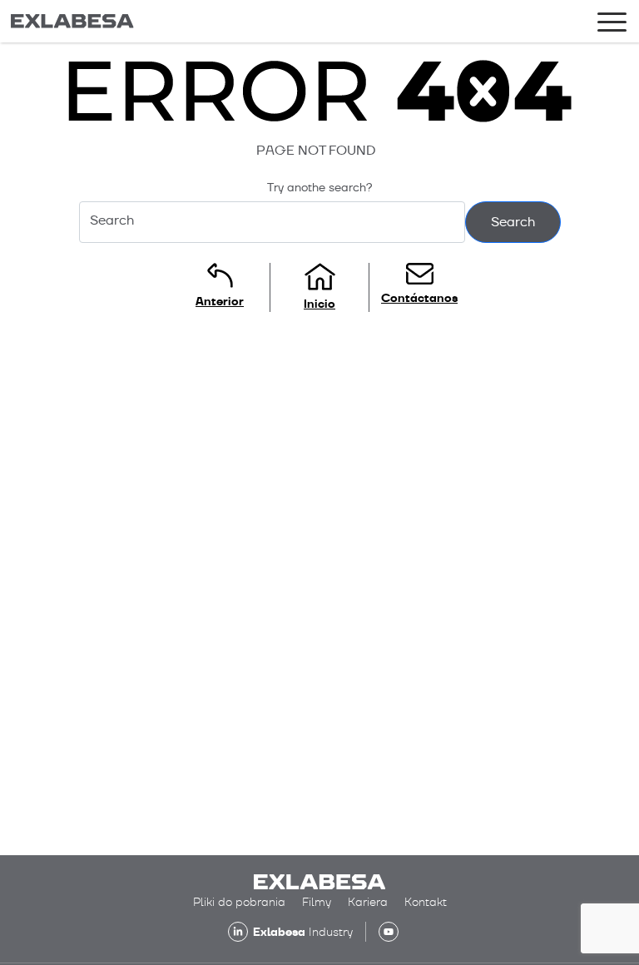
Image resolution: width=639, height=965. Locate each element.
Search (513, 221)
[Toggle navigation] (612, 24)
